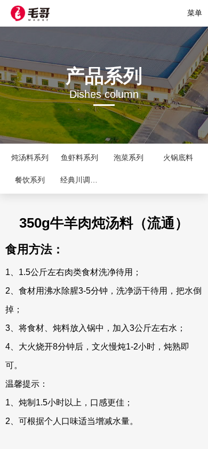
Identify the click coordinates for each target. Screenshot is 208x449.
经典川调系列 (82, 180)
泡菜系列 (128, 157)
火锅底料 (178, 157)
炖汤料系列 (30, 157)
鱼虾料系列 (79, 157)
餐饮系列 (30, 180)
